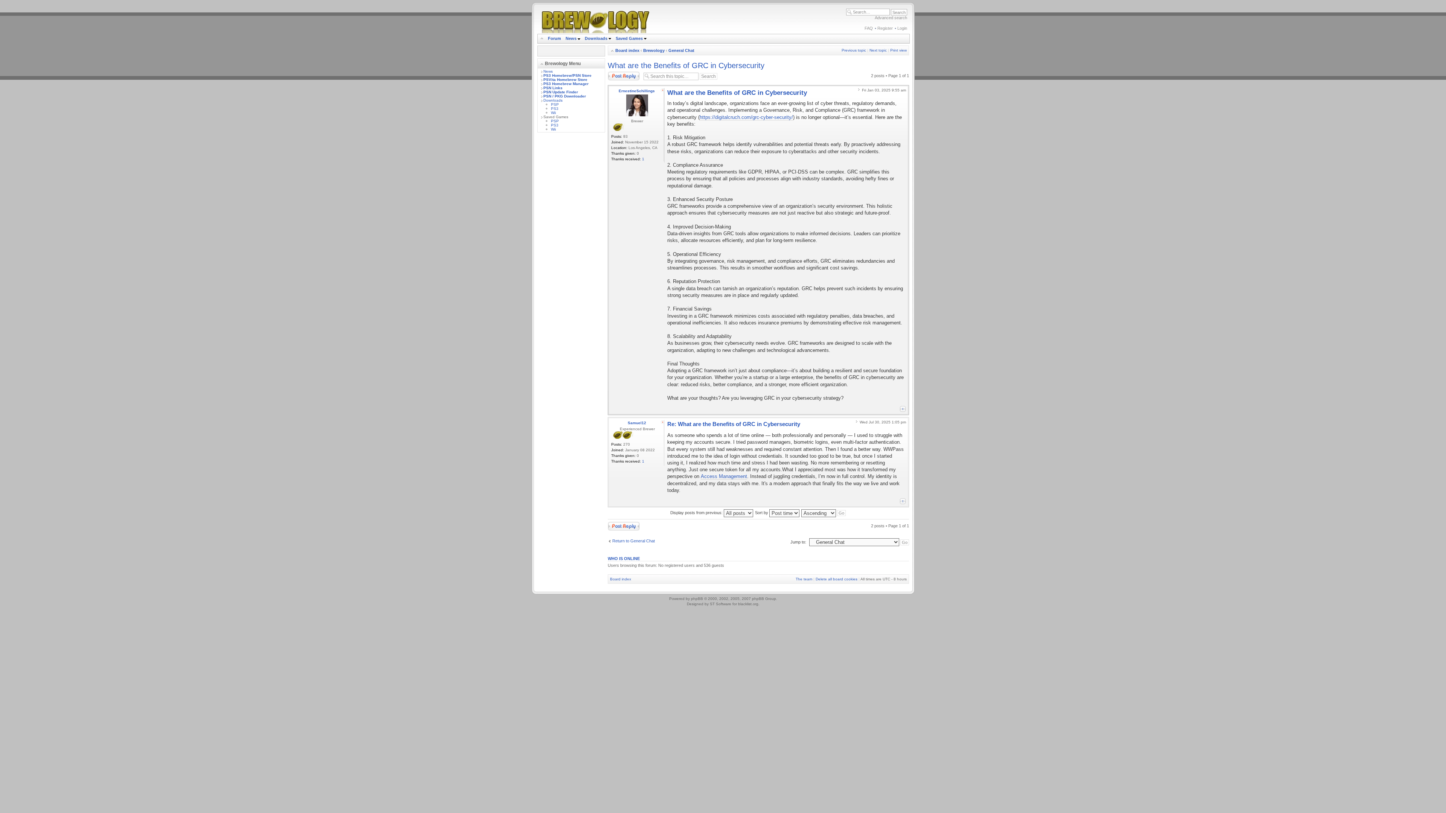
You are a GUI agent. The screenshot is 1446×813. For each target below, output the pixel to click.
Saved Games (630, 38)
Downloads (597, 38)
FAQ (869, 28)
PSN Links (553, 88)
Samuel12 (637, 423)
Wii (553, 113)
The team (804, 579)
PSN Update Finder (560, 92)
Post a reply (619, 74)
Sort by (762, 512)
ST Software (720, 604)
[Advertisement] (571, 251)
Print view (898, 50)
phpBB (697, 599)
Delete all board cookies (836, 579)
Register (885, 28)
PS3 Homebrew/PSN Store (567, 75)
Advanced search (891, 17)
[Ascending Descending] (824, 512)
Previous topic (854, 50)
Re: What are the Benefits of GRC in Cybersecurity (733, 424)
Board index (627, 50)
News (571, 38)
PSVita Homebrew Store (565, 80)
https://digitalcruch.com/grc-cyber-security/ (746, 117)
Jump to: (798, 542)
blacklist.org (748, 604)
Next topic (878, 50)
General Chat (681, 50)
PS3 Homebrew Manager (566, 84)
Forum (554, 38)
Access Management (724, 476)
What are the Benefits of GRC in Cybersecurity (686, 65)
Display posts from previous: (697, 512)
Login (902, 28)
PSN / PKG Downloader (564, 96)
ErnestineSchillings (637, 91)
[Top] (903, 409)
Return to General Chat (633, 541)
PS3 (554, 109)
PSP (555, 104)
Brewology (654, 50)
